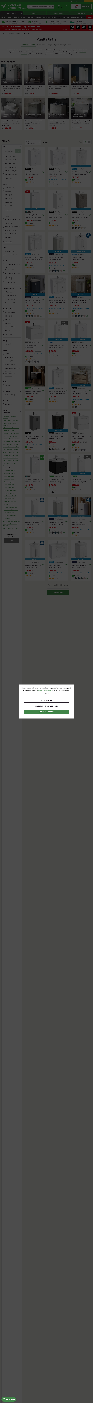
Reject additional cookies (46, 706)
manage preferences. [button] (44, 690)
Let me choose (46, 700)
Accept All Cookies (46, 712)
